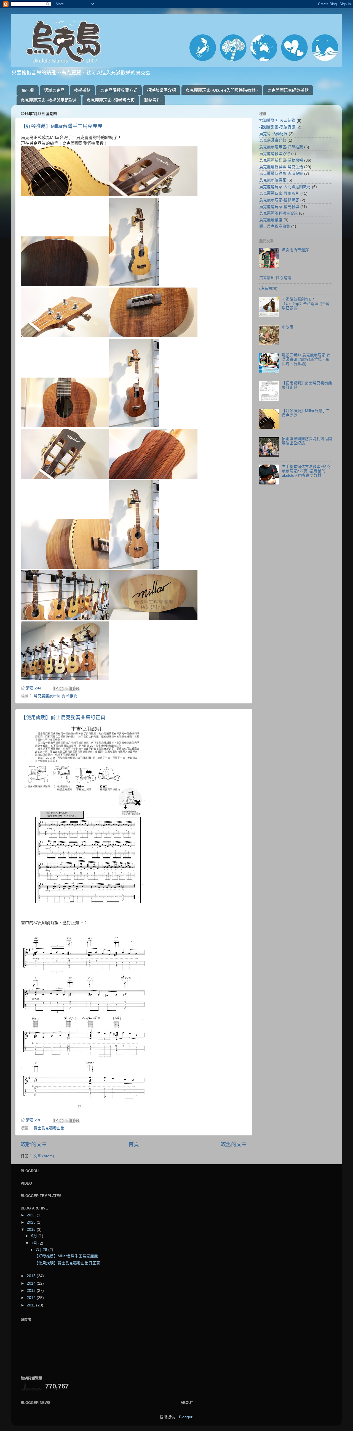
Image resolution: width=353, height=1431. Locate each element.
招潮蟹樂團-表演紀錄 (277, 120)
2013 (32, 1290)
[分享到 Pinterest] (77, 688)
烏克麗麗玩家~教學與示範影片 (49, 100)
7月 (34, 1243)
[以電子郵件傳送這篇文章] (56, 688)
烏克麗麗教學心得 (274, 154)
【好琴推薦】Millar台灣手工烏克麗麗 (61, 126)
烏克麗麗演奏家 (272, 180)
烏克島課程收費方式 (118, 90)
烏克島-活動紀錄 (273, 134)
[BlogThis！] (61, 688)
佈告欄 (28, 90)
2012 (32, 1298)
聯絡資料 (152, 100)
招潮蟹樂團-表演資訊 (277, 127)
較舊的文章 (234, 1144)
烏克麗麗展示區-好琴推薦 (55, 696)
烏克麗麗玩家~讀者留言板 (111, 100)
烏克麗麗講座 (270, 220)
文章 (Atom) (43, 1156)
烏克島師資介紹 (272, 140)
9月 (34, 1236)
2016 (32, 1229)
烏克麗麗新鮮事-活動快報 (281, 160)
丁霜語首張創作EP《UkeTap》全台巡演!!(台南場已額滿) (306, 303)
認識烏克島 (54, 90)
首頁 (134, 1144)
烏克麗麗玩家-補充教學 (279, 207)
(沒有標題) (268, 288)
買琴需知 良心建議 (275, 278)
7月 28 (42, 1250)
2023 (32, 1222)
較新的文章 (34, 1144)
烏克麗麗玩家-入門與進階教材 (285, 187)
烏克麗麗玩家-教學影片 (279, 193)
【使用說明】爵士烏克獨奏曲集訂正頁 (63, 717)
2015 (32, 1276)
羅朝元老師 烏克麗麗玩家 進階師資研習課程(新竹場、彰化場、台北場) (306, 359)
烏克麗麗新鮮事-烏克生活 (281, 167)
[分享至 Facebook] (72, 688)
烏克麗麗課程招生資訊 (278, 213)
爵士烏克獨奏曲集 (49, 1128)
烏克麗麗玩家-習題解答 (279, 200)
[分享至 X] (66, 688)
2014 (32, 1283)
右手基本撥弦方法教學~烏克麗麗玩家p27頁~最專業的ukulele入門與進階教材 (306, 471)
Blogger (185, 1417)
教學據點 (82, 90)
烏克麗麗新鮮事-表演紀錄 (281, 174)
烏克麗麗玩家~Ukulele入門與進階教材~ (222, 90)
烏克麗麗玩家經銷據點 (288, 90)
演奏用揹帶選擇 (295, 250)
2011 (31, 1305)
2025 (32, 1215)
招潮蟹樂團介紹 (161, 90)
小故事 (287, 327)
